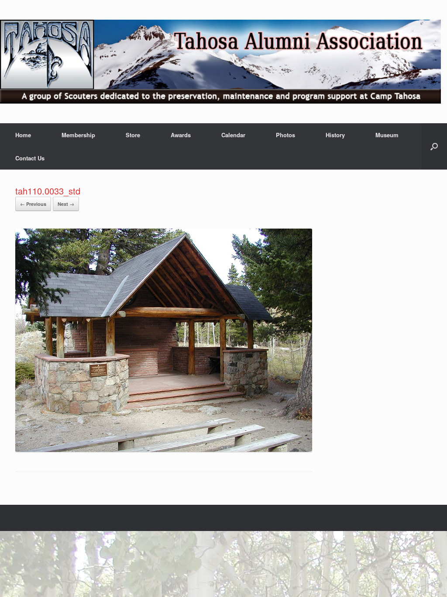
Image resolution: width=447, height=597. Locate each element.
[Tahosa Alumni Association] (220, 62)
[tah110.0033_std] (163, 449)
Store (133, 135)
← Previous (33, 204)
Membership (78, 135)
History (335, 135)
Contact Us (30, 158)
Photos (285, 135)
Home (23, 135)
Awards (181, 135)
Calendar (233, 135)
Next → (66, 204)
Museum (387, 135)
